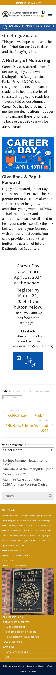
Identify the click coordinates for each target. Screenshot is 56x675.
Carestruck (32, 671)
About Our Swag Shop (17, 652)
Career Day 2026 (15, 474)
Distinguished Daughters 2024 (21, 632)
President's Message (12, 397)
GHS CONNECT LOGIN (13, 617)
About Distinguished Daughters (22, 637)
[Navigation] (50, 14)
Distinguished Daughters (16, 622)
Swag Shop (9, 647)
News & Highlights (12, 642)
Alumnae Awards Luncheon (23, 479)
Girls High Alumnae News (39, 392)
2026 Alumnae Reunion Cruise (25, 484)
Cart (8, 657)
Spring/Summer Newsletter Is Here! (25, 462)
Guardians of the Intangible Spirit (28, 469)
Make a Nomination (16, 627)
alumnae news (19, 392)
